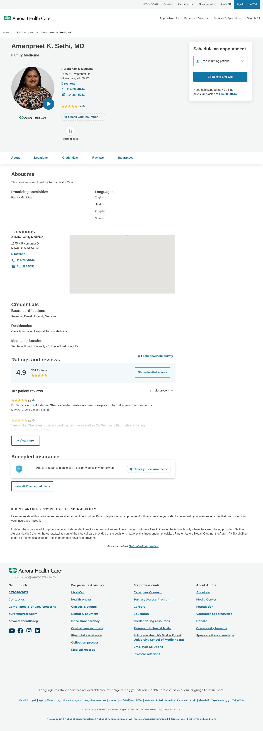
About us (203, 592)
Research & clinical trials (152, 628)
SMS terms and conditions (201, 719)
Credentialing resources (152, 621)
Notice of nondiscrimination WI (114, 719)
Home (6, 32)
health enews (81, 599)
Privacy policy (54, 719)
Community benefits (211, 628)
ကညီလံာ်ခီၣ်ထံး (127, 700)
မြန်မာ (41, 700)
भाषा (104, 700)
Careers (139, 606)
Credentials (70, 157)
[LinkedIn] (37, 631)
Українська (217, 700)
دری (59, 700)
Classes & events (84, 606)
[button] (48, 104)
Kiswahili (204, 700)
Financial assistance (86, 635)
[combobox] (220, 61)
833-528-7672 (150, 4)
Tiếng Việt (238, 700)
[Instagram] (29, 631)
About (15, 157)
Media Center (206, 599)
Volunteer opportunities (214, 614)
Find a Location (207, 4)
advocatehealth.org (23, 621)
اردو (228, 700)
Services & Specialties (227, 18)
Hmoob (113, 700)
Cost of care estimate (87, 628)
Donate (201, 621)
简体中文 (51, 700)
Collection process (85, 642)
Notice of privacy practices (79, 719)
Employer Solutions (148, 647)
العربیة (33, 700)
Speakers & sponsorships (215, 635)
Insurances (125, 157)
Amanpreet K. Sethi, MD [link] (56, 32)
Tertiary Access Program (152, 599)
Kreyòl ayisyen (92, 700)
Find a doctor (25, 32)
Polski (159, 700)
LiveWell (77, 592)
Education (141, 614)
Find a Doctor (185, 4)
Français (68, 700)
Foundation (204, 606)
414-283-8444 (76, 89)
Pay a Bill (226, 4)
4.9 (80, 106)
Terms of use (178, 719)
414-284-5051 (76, 94)
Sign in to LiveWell (247, 4)
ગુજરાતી (78, 700)
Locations (41, 157)
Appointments (169, 18)
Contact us (17, 599)
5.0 (29, 400)
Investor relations (147, 654)
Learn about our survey (157, 356)
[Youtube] (12, 631)
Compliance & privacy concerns (32, 606)
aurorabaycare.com (23, 614)
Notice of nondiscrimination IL (151, 719)
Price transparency (85, 621)
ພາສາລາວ (149, 700)
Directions (68, 83)
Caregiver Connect (148, 592)
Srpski (192, 700)
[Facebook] (20, 631)
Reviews (98, 157)
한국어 (139, 700)
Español (168, 4)
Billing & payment (84, 614)
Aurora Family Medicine (77, 68)
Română (170, 700)
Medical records (83, 649)
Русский (182, 700)
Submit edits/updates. (144, 546)
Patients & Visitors (196, 18)
